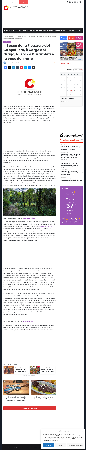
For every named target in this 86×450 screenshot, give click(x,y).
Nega (60, 445)
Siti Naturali (20, 36)
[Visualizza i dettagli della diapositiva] (71, 51)
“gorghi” (22, 118)
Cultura (18, 30)
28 (74, 90)
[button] (82, 431)
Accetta (48, 445)
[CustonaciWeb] (15, 7)
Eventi (57, 30)
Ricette (11, 30)
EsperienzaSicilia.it (29, 218)
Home (6, 30)
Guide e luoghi (41, 30)
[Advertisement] (58, 16)
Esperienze (50, 30)
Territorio (25, 30)
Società (32, 30)
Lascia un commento (30, 408)
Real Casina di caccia (45, 226)
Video (63, 30)
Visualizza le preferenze (75, 445)
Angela (8, 63)
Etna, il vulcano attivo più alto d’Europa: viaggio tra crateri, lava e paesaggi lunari (49, 2)
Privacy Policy (6, 447)
